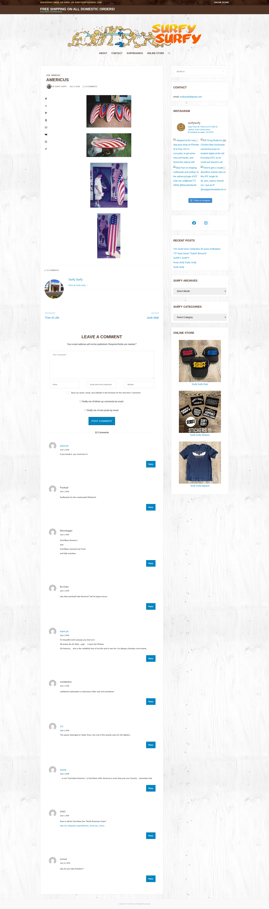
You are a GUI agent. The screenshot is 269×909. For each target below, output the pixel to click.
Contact (116, 53)
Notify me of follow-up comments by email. (103, 401)
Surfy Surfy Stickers (200, 435)
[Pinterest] (45, 113)
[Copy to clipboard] (45, 148)
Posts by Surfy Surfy (77, 285)
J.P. (61, 726)
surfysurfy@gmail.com (88, 2)
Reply (150, 464)
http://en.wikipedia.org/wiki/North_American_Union (82, 826)
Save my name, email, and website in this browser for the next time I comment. (106, 393)
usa (48, 75)
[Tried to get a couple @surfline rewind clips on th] (214, 179)
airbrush (55, 75)
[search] (169, 52)
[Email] (45, 127)
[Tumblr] (45, 120)
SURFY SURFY (181, 258)
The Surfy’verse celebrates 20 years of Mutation (197, 249)
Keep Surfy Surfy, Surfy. (185, 262)
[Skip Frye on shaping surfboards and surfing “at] (186, 179)
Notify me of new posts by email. (103, 410)
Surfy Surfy (61, 87)
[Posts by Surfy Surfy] (49, 86)
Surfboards (135, 53)
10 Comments (91, 87)
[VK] (45, 134)
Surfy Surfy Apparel (199, 486)
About (103, 53)
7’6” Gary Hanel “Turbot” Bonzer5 (189, 253)
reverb (63, 770)
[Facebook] (45, 98)
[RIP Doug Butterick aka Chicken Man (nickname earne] (214, 151)
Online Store (221, 2)
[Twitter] (45, 105)
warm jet (64, 446)
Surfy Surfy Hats (200, 384)
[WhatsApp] (45, 141)
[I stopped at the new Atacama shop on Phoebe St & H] (186, 151)
